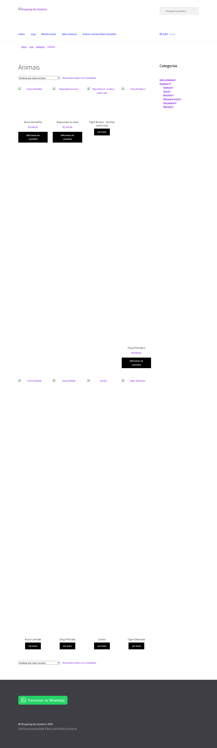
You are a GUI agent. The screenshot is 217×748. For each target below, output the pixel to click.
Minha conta (49, 34)
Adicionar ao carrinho (33, 137)
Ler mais (101, 131)
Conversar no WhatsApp (46, 700)
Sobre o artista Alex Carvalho (99, 34)
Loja (33, 34)
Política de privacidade (31, 728)
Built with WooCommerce (62, 728)
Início (21, 34)
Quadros (40, 46)
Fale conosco (69, 34)
